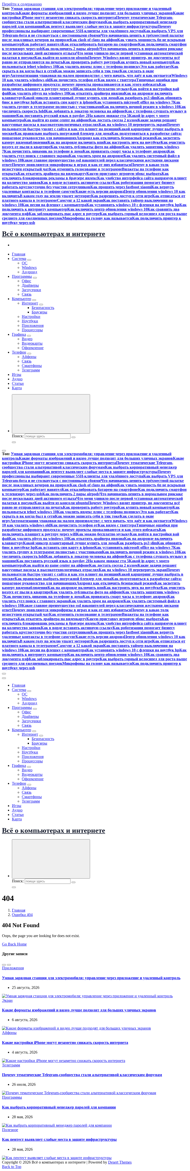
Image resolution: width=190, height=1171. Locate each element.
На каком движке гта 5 (108, 115)
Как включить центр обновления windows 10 (107, 209)
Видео (27, 339)
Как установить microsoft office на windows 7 (133, 102)
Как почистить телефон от (74, 80)
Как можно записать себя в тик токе (87, 71)
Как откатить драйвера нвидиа (96, 93)
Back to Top (11, 1167)
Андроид (29, 272)
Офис (26, 281)
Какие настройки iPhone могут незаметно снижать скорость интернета (93, 15)
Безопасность (43, 308)
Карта (17, 388)
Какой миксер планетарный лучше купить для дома (70, 98)
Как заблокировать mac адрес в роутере (64, 214)
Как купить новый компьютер (145, 62)
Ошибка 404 (22, 915)
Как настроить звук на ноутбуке (132, 142)
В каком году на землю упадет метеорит (55, 196)
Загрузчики (31, 290)
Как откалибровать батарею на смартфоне (100, 44)
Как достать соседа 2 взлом (113, 120)
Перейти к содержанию (22, 4)
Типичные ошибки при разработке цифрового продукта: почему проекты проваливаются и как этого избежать (90, 82)
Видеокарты (32, 343)
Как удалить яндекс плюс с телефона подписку (98, 66)
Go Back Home (14, 944)
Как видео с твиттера (117, 80)
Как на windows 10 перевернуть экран (132, 124)
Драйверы (30, 285)
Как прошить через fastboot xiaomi (120, 187)
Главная (18, 254)
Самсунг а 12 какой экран (80, 200)
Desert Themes (120, 1162)
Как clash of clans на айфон (93, 40)
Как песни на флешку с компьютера (54, 205)
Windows (29, 267)
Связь (26, 294)
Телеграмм (31, 370)
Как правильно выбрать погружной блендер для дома (63, 133)
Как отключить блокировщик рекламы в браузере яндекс (85, 175)
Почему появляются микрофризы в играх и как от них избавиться (71, 165)
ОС (24, 263)
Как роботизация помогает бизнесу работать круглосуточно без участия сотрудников (88, 184)
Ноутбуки (30, 321)
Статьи (18, 383)
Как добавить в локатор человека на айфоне (85, 111)
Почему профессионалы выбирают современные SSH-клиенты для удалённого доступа (86, 28)
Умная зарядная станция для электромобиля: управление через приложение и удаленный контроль (91, 978)
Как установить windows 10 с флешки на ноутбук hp (132, 205)
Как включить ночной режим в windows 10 (140, 107)
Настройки (31, 316)
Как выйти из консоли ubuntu (61, 58)
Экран (7, 1000)
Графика (19, 334)
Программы (22, 276)
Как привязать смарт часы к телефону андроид (125, 151)
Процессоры (32, 330)
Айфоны (29, 357)
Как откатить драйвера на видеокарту (52, 173)
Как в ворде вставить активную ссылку (77, 182)
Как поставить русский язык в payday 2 (52, 115)
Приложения (33, 325)
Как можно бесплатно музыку (103, 89)
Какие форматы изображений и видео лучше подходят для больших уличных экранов (96, 13)
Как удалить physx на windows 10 (38, 93)
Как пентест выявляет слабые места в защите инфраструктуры (100, 26)
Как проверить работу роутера (90, 62)
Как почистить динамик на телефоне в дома (43, 151)
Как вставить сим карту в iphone (64, 102)
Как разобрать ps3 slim (137, 98)
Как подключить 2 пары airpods (70, 49)
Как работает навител (42, 44)
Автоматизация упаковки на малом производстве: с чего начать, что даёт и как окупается (90, 75)
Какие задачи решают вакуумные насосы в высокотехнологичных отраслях (89, 122)
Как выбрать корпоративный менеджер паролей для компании (59, 1107)
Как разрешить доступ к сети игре (121, 196)
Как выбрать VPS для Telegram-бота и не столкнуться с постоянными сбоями (92, 33)
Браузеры (39, 312)
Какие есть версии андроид (99, 191)
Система (19, 258)
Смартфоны (32, 365)
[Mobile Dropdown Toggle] (29, 260)
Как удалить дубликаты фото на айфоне (86, 147)
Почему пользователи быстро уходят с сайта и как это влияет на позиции (91, 126)
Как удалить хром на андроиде (96, 156)
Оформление (33, 348)
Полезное (10, 1130)
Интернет (30, 303)
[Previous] (4, 965)
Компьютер (21, 299)
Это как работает (155, 66)
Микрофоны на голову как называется (97, 218)
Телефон (19, 352)
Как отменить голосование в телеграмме (85, 169)
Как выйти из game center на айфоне (56, 120)
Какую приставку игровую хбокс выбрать (124, 173)
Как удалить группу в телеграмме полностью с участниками (91, 104)
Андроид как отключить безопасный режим (115, 138)
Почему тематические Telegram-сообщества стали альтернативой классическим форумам (87, 19)
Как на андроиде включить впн (76, 142)
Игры (16, 374)
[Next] (9, 965)
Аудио (17, 379)
